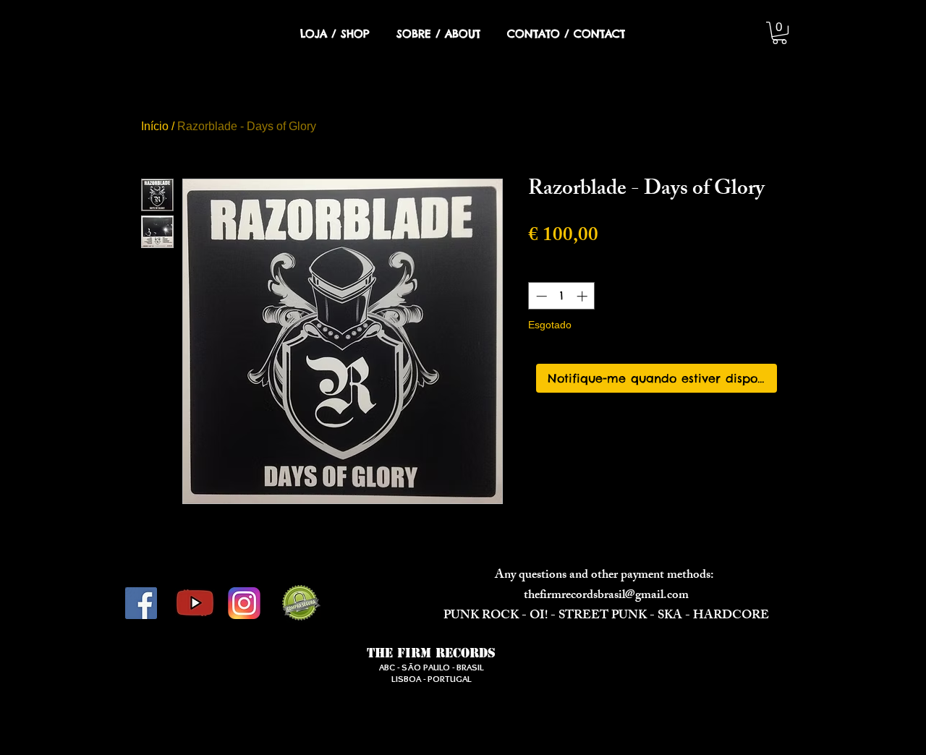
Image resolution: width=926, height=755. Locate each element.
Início (155, 126)
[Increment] (583, 296)
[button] (779, 33)
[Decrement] (540, 296)
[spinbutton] (562, 296)
